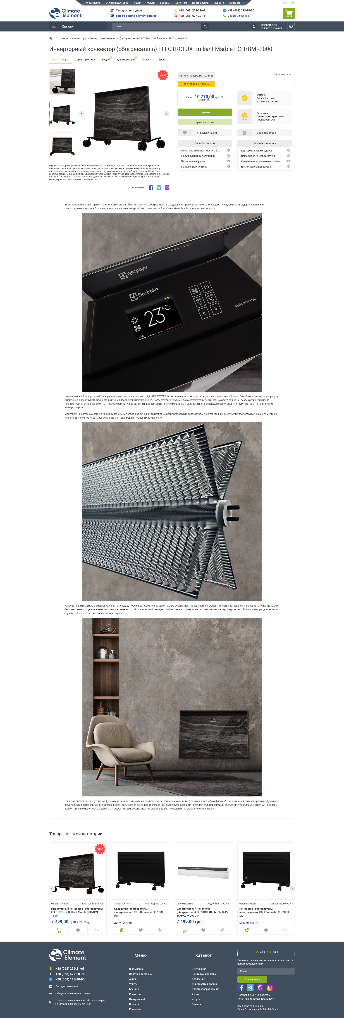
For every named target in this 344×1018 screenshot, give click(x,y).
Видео (106, 58)
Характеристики (85, 59)
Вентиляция (199, 969)
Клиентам (181, 2)
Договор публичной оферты (253, 995)
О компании (93, 2)
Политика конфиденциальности (256, 998)
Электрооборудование (205, 989)
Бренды (164, 2)
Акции (137, 2)
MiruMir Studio (271, 1009)
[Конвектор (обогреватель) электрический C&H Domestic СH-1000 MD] (140, 871)
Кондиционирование (204, 974)
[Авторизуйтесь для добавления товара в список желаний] (78, 930)
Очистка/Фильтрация (205, 984)
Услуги (151, 2)
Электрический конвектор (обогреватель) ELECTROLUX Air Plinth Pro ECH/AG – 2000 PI (203, 912)
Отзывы (147, 59)
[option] (124, 114)
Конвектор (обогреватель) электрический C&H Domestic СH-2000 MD (264, 912)
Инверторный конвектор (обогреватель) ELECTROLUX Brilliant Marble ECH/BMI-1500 (77, 912)
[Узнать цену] (121, 930)
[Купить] (58, 930)
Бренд (162, 59)
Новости (219, 2)
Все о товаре (60, 59)
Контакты (235, 2)
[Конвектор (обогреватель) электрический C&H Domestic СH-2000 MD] (266, 871)
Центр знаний (200, 2)
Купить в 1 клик (204, 122)
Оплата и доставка (117, 2)
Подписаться (252, 979)
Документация (126, 58)
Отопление (198, 979)
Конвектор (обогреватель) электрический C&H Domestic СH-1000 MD (139, 912)
